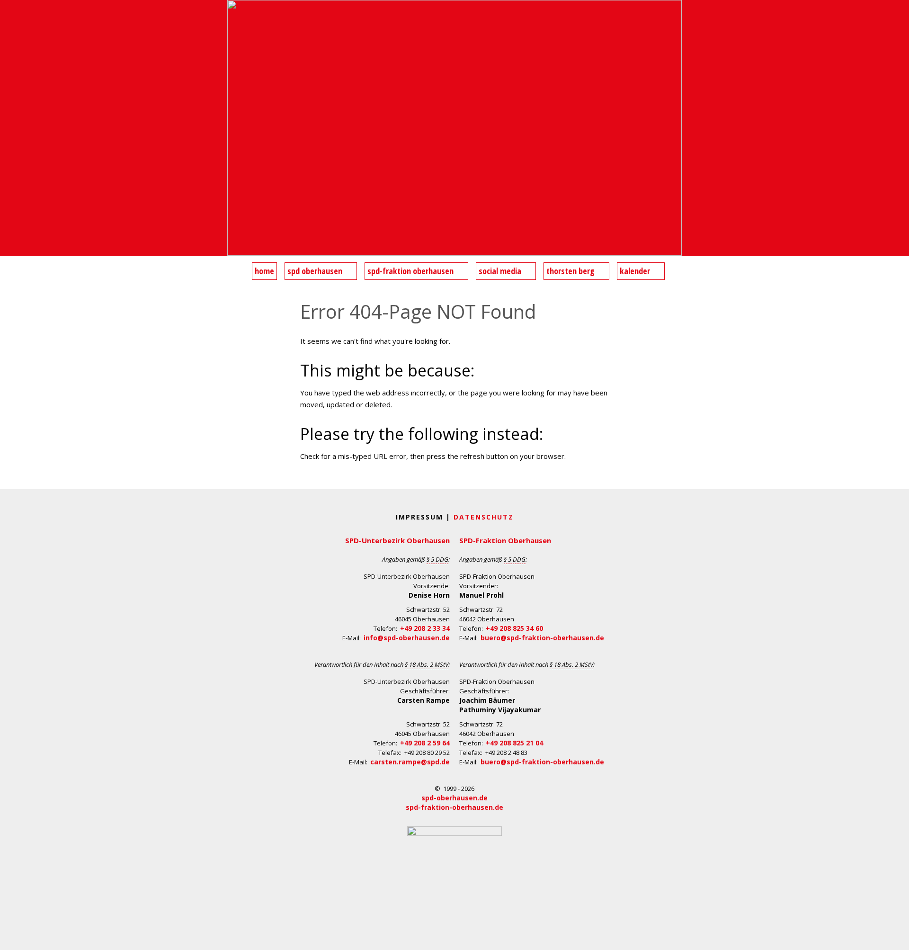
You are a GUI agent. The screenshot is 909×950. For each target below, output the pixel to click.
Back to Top (896, 937)
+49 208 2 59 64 (425, 742)
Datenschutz (484, 516)
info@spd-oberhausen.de (407, 637)
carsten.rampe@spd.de (410, 761)
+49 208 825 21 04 (514, 742)
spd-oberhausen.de (454, 797)
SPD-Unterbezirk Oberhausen (397, 540)
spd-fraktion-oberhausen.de (454, 807)
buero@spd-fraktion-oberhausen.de (542, 637)
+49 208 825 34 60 (514, 628)
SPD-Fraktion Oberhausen (505, 540)
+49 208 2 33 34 (425, 628)
